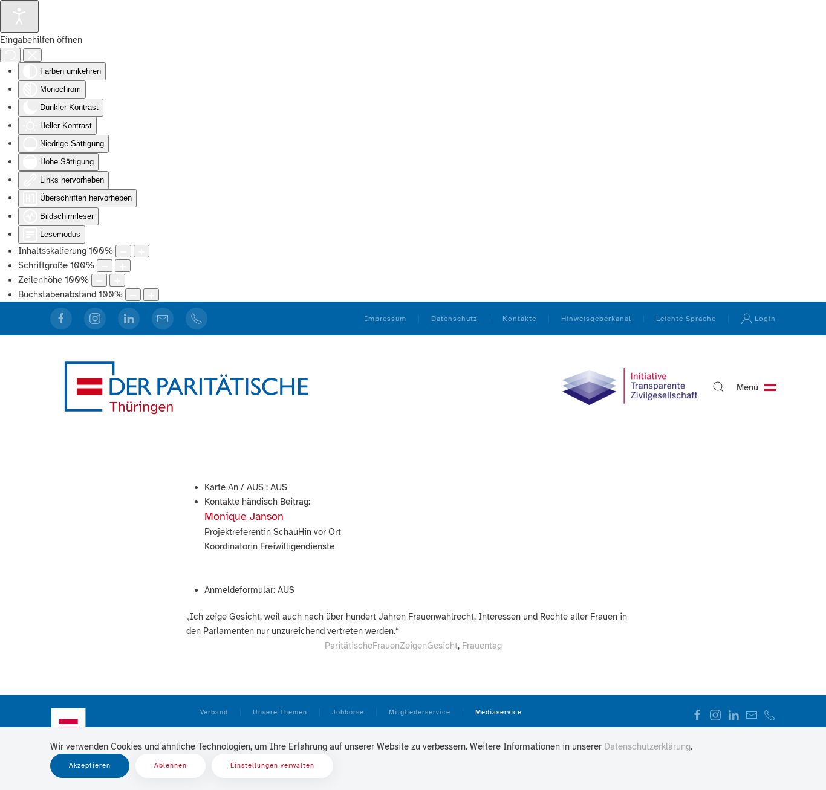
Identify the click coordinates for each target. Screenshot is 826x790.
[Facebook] (61, 318)
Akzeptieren (90, 765)
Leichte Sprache (686, 318)
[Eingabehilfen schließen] (32, 55)
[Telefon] (196, 318)
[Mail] (163, 318)
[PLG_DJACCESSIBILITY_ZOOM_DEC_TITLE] (123, 251)
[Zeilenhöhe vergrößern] (117, 280)
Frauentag (482, 645)
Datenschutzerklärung (647, 746)
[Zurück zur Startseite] (186, 387)
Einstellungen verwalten (272, 765)
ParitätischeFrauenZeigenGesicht (391, 645)
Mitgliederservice (419, 712)
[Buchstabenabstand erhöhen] (151, 294)
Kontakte (519, 318)
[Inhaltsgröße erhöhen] (141, 251)
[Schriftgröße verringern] (104, 265)
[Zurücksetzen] (10, 55)
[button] (718, 387)
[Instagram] (95, 318)
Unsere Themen (280, 712)
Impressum (385, 318)
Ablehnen (170, 765)
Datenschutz (454, 318)
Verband (214, 712)
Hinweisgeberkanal (596, 318)
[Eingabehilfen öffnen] (19, 16)
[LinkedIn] (129, 318)
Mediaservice (498, 712)
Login (765, 318)
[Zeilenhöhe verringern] (99, 280)
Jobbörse (348, 712)
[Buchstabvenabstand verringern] (133, 294)
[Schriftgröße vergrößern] (123, 265)
